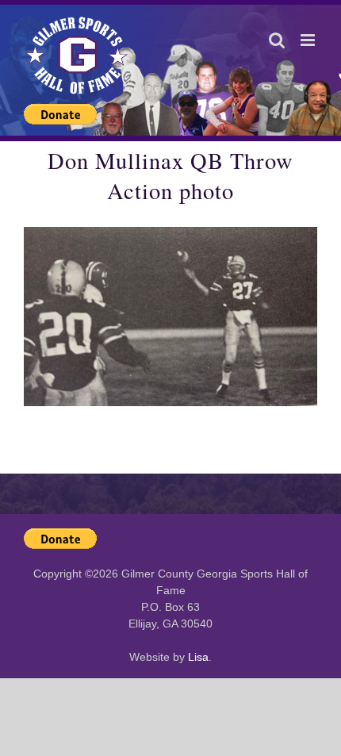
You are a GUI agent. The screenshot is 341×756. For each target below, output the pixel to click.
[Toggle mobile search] (277, 40)
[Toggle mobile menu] (309, 40)
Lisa (198, 656)
